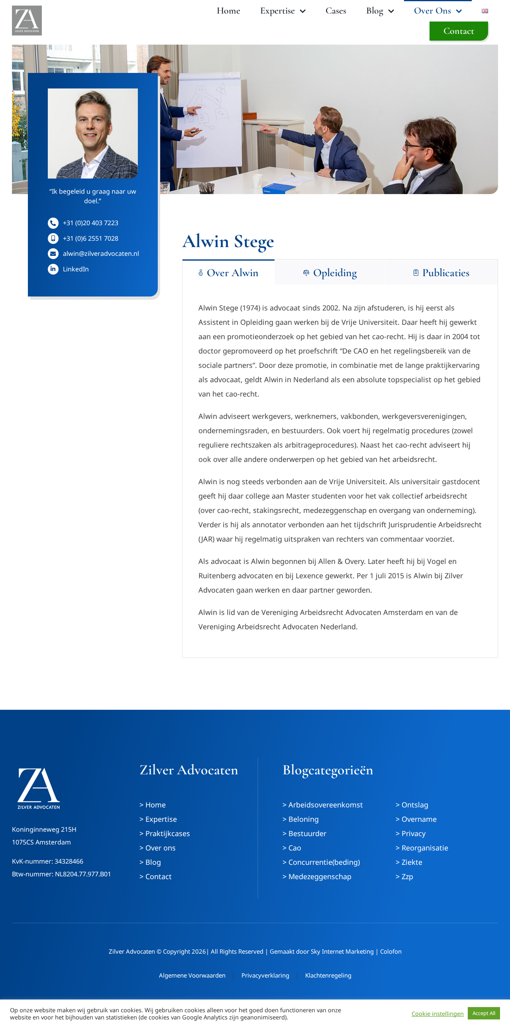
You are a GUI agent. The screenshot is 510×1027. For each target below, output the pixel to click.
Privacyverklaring (265, 975)
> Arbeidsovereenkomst (322, 804)
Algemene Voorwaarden (192, 975)
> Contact (155, 876)
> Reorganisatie (422, 847)
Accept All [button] (484, 1013)
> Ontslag (412, 804)
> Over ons (157, 847)
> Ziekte (409, 862)
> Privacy (411, 833)
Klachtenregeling (328, 975)
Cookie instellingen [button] (438, 1013)
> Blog (150, 862)
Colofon (391, 951)
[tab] (228, 272)
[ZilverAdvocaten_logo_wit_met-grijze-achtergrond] (27, 9)
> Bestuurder (304, 833)
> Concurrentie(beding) (321, 862)
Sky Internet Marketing (342, 951)
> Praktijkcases (164, 833)
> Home (152, 804)
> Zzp (404, 876)
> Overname (416, 819)
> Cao (291, 847)
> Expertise (158, 819)
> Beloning (300, 819)
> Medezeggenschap (316, 876)
